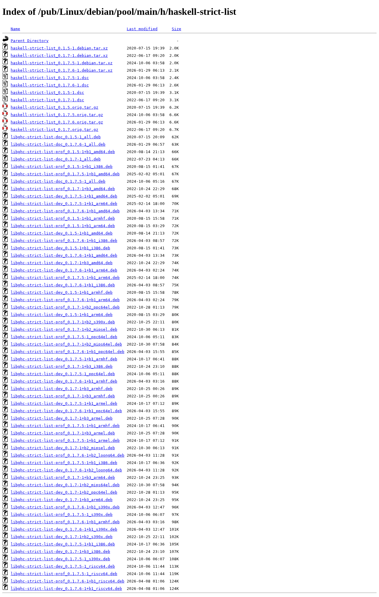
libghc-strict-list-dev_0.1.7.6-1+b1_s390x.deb (64, 529)
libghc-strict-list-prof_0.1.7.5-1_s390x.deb (62, 514)
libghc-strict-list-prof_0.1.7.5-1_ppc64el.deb (64, 337)
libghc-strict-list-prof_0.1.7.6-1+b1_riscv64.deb (67, 581)
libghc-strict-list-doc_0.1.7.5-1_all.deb (58, 181)
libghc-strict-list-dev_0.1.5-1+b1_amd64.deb (62, 233)
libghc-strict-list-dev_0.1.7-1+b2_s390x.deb (62, 537)
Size (176, 29)
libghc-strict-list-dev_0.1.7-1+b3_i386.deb (60, 551)
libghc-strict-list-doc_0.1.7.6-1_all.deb (58, 144)
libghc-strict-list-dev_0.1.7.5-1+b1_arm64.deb (64, 203)
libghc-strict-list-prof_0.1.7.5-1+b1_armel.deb (65, 440)
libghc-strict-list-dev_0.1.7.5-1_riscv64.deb (63, 566)
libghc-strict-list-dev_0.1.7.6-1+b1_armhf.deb (64, 381)
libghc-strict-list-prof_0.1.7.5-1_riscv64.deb (64, 574)
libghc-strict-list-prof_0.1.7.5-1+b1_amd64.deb (65, 174)
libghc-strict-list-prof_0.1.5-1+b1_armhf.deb (63, 218)
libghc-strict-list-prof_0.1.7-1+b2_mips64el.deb (66, 344)
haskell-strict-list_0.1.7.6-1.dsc (50, 85)
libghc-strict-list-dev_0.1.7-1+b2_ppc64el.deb (64, 492)
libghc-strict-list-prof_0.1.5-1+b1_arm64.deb (63, 226)
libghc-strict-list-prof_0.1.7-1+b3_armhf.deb (63, 396)
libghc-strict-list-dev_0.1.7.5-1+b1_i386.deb (63, 544)
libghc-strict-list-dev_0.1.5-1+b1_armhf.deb (62, 292)
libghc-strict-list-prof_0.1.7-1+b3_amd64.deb (63, 189)
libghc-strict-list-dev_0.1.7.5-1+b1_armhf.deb (64, 359)
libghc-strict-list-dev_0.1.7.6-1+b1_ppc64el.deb (66, 411)
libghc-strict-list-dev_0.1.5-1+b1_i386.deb (60, 248)
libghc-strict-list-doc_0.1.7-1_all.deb (56, 159)
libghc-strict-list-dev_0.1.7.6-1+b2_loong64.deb (66, 470)
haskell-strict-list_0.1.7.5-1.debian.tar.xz (62, 63)
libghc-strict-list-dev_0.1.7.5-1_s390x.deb (60, 559)
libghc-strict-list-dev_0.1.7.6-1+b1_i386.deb (63, 285)
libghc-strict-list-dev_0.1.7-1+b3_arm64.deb (62, 500)
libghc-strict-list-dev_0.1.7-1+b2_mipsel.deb (63, 448)
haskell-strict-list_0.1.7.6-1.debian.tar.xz (62, 70)
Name (15, 29)
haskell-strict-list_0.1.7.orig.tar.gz (54, 129)
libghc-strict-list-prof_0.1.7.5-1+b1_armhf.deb (65, 425)
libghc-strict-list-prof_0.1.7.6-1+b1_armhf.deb (65, 522)
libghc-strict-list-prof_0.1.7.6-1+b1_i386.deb (64, 240)
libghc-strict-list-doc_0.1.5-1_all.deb (56, 137)
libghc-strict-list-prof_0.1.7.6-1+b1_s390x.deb (65, 507)
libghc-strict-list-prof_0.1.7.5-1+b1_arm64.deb (65, 277)
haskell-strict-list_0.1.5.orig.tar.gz (54, 107)
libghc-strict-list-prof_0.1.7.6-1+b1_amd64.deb (65, 211)
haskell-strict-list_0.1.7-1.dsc (47, 100)
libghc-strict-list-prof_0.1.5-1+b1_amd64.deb (63, 152)
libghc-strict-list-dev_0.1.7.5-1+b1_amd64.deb (64, 196)
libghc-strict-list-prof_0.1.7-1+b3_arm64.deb (63, 477)
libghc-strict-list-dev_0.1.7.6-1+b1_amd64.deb (64, 255)
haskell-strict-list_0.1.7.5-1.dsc (50, 78)
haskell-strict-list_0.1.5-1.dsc (47, 92)
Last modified (142, 29)
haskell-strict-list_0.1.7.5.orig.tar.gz (57, 115)
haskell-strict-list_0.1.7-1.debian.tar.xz (59, 55)
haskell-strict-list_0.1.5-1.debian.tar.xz (59, 48)
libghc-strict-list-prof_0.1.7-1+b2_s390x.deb (63, 322)
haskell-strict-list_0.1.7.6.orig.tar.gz (57, 122)
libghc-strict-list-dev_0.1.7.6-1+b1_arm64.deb (64, 270)
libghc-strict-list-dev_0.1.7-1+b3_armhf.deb (62, 388)
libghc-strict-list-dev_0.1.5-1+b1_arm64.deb (62, 314)
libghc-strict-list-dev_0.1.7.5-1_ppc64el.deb (63, 374)
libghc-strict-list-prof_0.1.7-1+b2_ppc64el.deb (65, 307)
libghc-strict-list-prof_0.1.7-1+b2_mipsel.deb (64, 329)
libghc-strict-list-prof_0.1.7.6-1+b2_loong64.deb (67, 455)
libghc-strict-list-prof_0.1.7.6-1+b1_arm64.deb (65, 300)
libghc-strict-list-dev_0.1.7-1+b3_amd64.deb (62, 263)
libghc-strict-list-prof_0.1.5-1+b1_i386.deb (62, 166)
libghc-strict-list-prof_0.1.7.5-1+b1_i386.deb (64, 462)
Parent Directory (30, 40)
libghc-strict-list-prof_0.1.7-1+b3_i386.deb (62, 366)
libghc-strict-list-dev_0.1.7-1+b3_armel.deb (62, 418)
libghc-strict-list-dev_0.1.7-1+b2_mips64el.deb (65, 485)
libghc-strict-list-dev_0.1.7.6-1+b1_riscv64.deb (66, 588)
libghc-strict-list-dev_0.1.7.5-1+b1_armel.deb (64, 403)
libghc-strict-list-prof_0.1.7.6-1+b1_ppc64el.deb (67, 351)
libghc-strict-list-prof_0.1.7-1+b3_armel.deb (63, 433)
